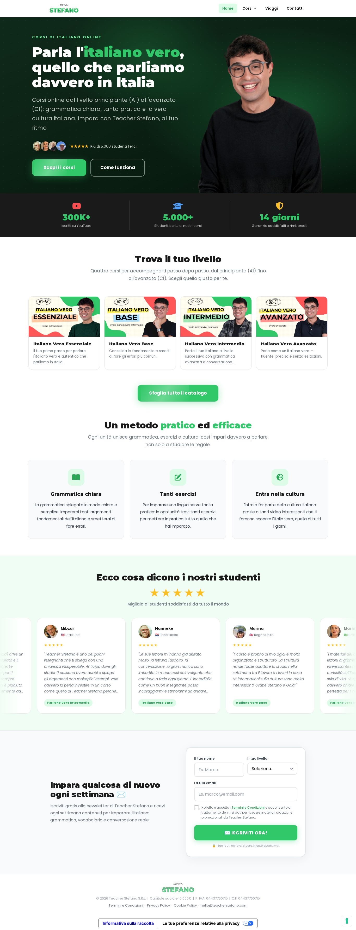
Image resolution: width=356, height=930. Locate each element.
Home (228, 8)
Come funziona (117, 167)
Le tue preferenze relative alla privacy (201, 923)
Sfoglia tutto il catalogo (178, 393)
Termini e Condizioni (248, 807)
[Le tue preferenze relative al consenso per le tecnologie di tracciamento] (347, 921)
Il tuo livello (257, 758)
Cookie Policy (185, 905)
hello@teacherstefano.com (224, 905)
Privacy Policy (158, 905)
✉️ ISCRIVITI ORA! (245, 832)
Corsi (247, 8)
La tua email (205, 783)
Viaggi (271, 8)
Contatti (295, 8)
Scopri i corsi (59, 167)
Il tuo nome (204, 758)
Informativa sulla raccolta (128, 923)
